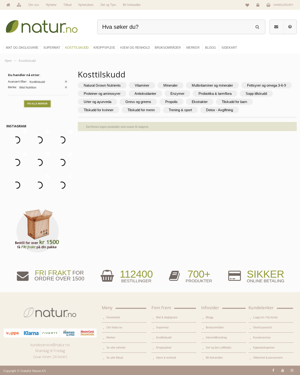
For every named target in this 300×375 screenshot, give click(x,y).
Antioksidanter (145, 94)
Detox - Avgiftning (219, 110)
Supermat (162, 327)
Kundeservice (262, 337)
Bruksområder (215, 327)
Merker (110, 337)
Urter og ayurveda (97, 102)
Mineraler (170, 85)
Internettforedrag (216, 337)
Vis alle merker (37, 104)
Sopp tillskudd (256, 94)
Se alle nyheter (116, 347)
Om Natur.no (114, 327)
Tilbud (67, 5)
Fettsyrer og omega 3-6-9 (266, 85)
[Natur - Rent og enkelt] (46, 25)
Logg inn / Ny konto (265, 317)
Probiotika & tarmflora (215, 94)
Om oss (33, 5)
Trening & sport (180, 110)
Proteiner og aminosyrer (102, 94)
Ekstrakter (200, 102)
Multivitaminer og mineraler (212, 85)
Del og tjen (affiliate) (218, 347)
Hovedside (113, 317)
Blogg (209, 317)
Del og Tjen (108, 5)
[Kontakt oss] (276, 27)
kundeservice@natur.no (50, 344)
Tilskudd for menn (141, 110)
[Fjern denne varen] (66, 82)
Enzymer (177, 94)
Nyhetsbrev (86, 5)
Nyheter (51, 5)
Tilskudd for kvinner (98, 110)
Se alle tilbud (114, 357)
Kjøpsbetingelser (264, 347)
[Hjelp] (289, 27)
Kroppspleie (164, 347)
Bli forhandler (132, 5)
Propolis (171, 102)
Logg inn (258, 8)
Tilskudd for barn (234, 102)
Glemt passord (262, 327)
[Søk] (257, 26)
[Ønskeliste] (247, 5)
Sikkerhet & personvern (268, 357)
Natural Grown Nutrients (102, 85)
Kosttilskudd (164, 337)
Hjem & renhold (166, 357)
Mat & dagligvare (167, 317)
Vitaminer (142, 85)
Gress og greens (138, 102)
